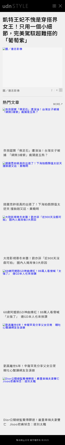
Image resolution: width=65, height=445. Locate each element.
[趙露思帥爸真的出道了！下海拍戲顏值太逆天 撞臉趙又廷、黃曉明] (32, 181)
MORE (56, 104)
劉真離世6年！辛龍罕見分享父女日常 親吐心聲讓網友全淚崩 (31, 368)
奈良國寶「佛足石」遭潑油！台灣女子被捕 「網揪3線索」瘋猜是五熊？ (31, 152)
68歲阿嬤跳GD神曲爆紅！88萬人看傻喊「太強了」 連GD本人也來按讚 (31, 314)
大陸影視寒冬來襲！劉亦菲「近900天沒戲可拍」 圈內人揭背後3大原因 (31, 260)
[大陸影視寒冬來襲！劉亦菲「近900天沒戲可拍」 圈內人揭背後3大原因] (32, 235)
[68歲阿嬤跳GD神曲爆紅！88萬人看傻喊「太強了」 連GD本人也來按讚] (32, 289)
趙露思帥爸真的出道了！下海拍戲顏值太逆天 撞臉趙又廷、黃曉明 (31, 206)
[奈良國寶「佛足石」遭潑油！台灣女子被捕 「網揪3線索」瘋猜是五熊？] (32, 128)
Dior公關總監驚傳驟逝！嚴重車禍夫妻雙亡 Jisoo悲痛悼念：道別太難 (31, 421)
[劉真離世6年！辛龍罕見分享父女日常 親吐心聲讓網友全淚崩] (32, 343)
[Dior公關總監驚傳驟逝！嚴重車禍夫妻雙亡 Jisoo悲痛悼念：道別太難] (32, 397)
